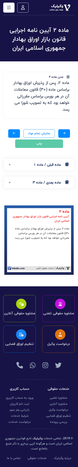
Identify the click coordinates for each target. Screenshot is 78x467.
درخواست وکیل (58, 410)
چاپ (39, 144)
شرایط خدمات (19, 416)
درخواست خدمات (19, 422)
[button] (39, 165)
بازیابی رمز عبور (19, 410)
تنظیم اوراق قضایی (58, 416)
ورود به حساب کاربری (19, 398)
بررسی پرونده (58, 422)
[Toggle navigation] (9, 8)
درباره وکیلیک (62, 458)
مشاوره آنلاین (58, 404)
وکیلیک (37, 438)
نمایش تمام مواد (39, 133)
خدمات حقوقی (37, 458)
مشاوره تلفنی (58, 398)
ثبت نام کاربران (19, 404)
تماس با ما (14, 458)
